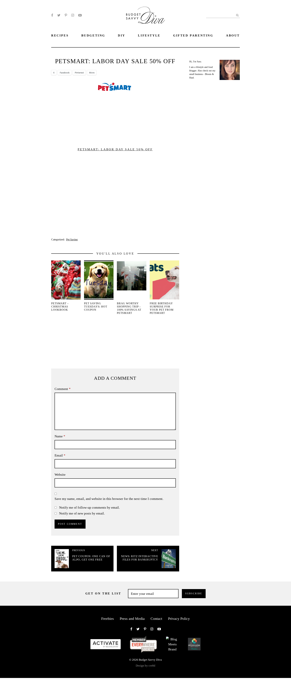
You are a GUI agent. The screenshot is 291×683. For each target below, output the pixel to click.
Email (60, 455)
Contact (156, 618)
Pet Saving (72, 239)
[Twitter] (59, 15)
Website (60, 474)
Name (60, 436)
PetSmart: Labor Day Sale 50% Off (115, 149)
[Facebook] (52, 15)
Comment (63, 389)
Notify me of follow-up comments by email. (89, 507)
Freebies (107, 618)
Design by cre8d (145, 665)
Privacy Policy (179, 618)
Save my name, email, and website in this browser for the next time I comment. (109, 499)
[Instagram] (72, 15)
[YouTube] (80, 15)
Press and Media (132, 618)
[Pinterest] (65, 15)
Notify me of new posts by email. (82, 513)
